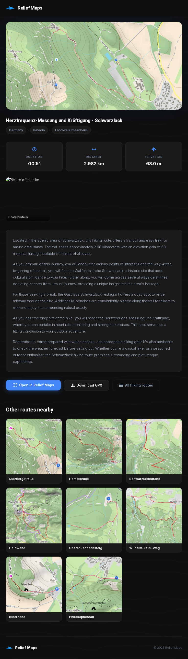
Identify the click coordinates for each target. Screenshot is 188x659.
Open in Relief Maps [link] (36, 385)
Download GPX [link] (89, 385)
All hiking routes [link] (139, 385)
